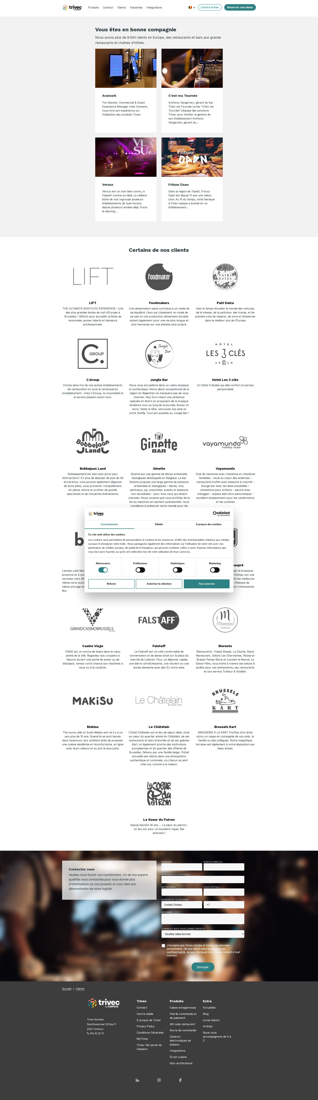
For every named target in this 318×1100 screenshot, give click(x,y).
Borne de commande (183, 1030)
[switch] (140, 570)
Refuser (111, 583)
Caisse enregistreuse (183, 1007)
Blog (206, 1014)
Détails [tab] (159, 524)
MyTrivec (142, 1038)
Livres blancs (211, 1020)
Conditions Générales (150, 1032)
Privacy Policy (146, 1026)
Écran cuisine (178, 1057)
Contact (142, 1007)
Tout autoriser (207, 583)
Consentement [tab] (109, 524)
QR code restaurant (182, 1024)
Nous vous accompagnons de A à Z (217, 1036)
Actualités (209, 1007)
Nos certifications (181, 1063)
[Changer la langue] (192, 7)
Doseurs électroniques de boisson (180, 1040)
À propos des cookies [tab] (208, 524)
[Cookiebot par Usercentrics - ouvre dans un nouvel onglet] (215, 513)
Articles (207, 1026)
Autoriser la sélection (159, 583)
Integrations (177, 1050)
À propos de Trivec (149, 1020)
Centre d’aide (145, 1014)
